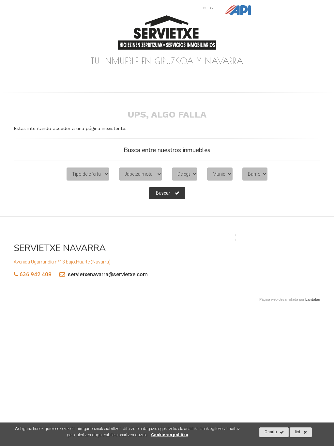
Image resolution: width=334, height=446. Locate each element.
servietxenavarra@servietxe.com (107, 274)
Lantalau (312, 299)
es (204, 7)
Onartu (271, 432)
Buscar (163, 193)
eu (211, 7)
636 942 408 (36, 274)
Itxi (297, 432)
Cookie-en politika (169, 434)
